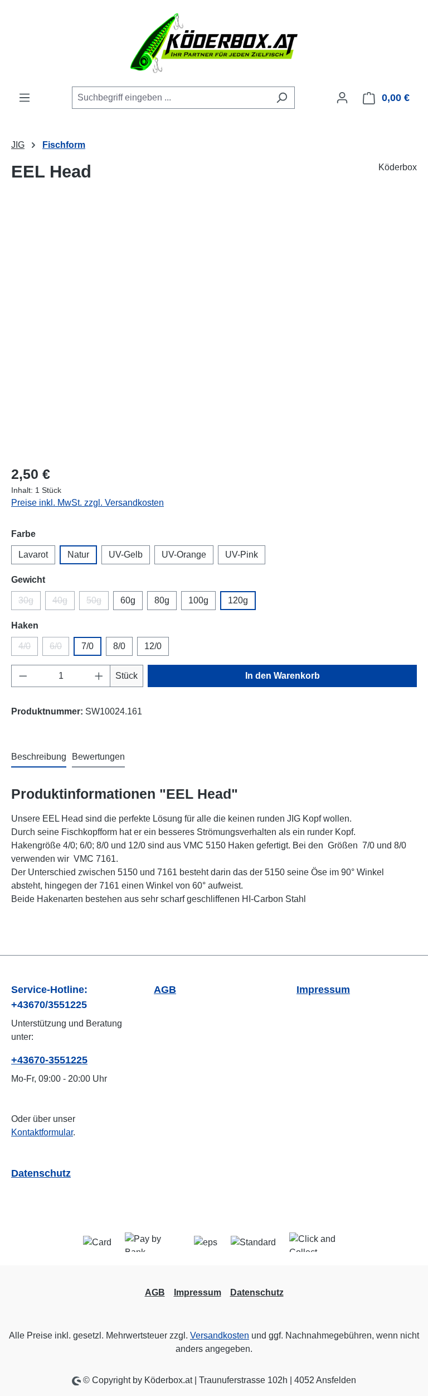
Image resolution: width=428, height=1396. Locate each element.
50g (97, 603)
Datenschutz (41, 1173)
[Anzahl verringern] (23, 676)
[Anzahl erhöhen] (99, 676)
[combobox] (170, 98)
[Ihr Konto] (342, 98)
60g (127, 600)
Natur (78, 554)
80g (161, 600)
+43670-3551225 (49, 1060)
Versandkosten (219, 1335)
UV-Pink (241, 554)
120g (238, 600)
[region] (214, 334)
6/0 (59, 648)
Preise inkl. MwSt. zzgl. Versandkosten (87, 502)
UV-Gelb (126, 554)
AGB (165, 989)
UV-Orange (184, 554)
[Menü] (24, 98)
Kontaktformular (42, 1132)
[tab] (38, 757)
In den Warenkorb (282, 675)
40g (63, 603)
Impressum (323, 989)
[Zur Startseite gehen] (214, 43)
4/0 (28, 648)
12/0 (153, 646)
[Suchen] (282, 98)
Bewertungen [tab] (98, 756)
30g (29, 603)
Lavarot (33, 554)
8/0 (119, 646)
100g (198, 600)
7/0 (87, 646)
